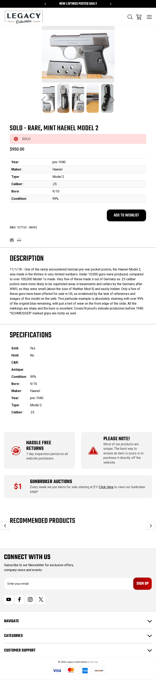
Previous (43, 98)
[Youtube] (8, 599)
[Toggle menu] (149, 17)
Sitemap (93, 662)
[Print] (19, 240)
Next (112, 98)
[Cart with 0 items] (139, 17)
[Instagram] (30, 599)
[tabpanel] (48, 101)
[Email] (12, 240)
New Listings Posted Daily (78, 4)
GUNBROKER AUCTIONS (51, 482)
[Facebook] (19, 599)
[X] (41, 599)
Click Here (106, 487)
